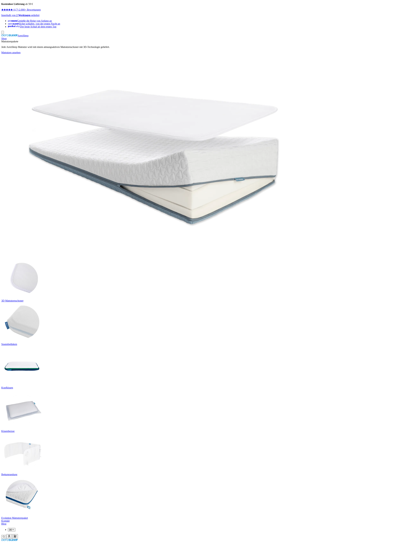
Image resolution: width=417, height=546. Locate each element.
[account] (9, 536)
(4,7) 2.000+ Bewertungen (27, 9)
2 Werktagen (23, 15)
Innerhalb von (8, 15)
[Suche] (3, 537)
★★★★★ (7, 9)
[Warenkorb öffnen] (15, 536)
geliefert (34, 15)
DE (10, 530)
